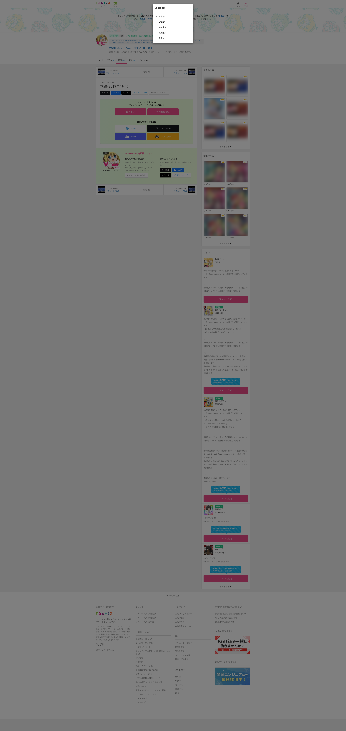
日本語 (161, 16)
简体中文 (162, 27)
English (162, 22)
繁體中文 (162, 33)
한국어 (161, 38)
